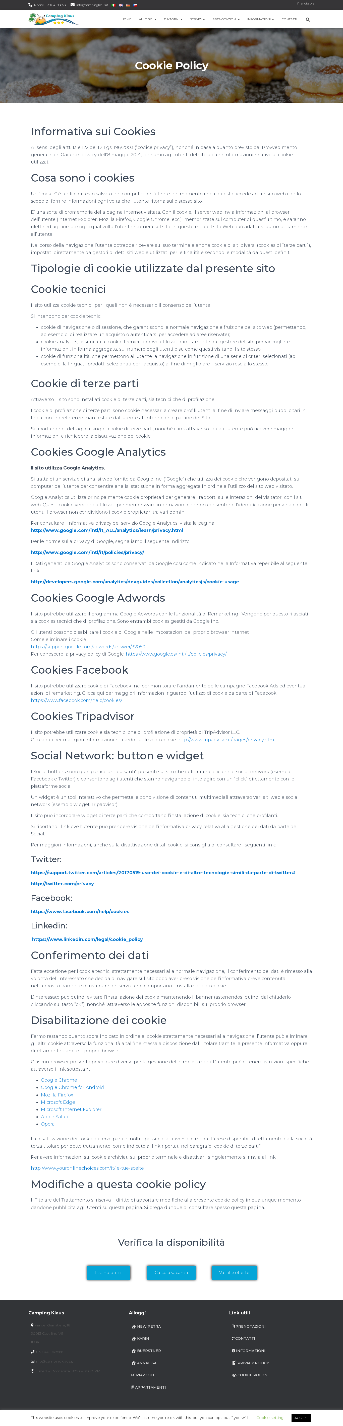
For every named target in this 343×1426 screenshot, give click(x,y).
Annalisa (146, 1363)
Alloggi (146, 19)
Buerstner (149, 1351)
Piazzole (145, 1375)
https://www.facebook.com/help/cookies (80, 911)
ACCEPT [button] (301, 1418)
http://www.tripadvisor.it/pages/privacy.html (226, 740)
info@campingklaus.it (92, 5)
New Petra (149, 1326)
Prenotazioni (224, 19)
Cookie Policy (252, 1375)
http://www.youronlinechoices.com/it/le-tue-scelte (87, 1168)
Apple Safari (54, 1117)
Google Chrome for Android (72, 1087)
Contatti (289, 19)
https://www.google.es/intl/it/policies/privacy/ (176, 654)
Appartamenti (150, 1387)
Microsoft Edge (58, 1102)
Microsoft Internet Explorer (71, 1109)
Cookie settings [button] (270, 1417)
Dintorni (172, 19)
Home (126, 19)
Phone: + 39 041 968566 (50, 5)
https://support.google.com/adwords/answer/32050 (88, 647)
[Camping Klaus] (53, 19)
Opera (48, 1124)
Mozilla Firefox (57, 1095)
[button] (155, 19)
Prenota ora (306, 3)
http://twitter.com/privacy (62, 884)
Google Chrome (59, 1080)
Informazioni (259, 19)
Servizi (196, 19)
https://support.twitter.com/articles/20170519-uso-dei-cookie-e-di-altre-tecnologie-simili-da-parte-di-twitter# (163, 873)
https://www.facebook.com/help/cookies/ (76, 700)
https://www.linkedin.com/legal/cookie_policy (87, 939)
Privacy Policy (253, 1363)
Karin (143, 1338)
